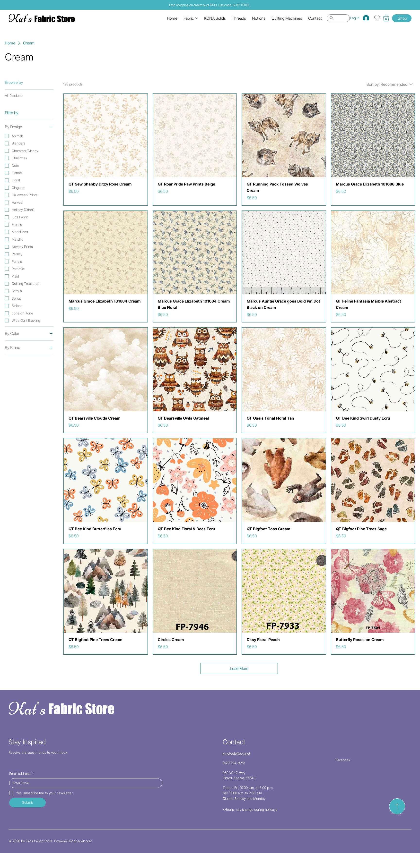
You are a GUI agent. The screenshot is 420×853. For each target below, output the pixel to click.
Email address (21, 773)
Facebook (342, 760)
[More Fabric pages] (196, 18)
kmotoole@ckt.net (236, 753)
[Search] (338, 18)
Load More (239, 668)
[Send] (397, 806)
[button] (386, 18)
